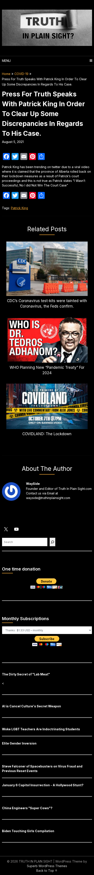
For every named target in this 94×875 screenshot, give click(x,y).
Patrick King (19, 208)
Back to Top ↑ (46, 870)
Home (6, 74)
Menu (6, 61)
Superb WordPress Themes (47, 866)
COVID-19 (21, 74)
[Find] (52, 542)
